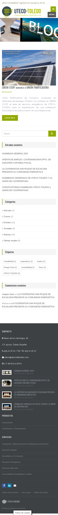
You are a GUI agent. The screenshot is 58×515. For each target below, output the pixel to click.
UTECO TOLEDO (12, 273)
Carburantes (7, 422)
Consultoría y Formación (12, 456)
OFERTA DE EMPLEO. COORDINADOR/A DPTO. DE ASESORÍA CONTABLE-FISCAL (26, 161)
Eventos (7, 222)
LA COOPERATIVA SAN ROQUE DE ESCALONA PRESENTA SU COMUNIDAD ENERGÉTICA (24, 170)
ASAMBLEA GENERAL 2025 (15, 153)
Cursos (7, 216)
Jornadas (8, 228)
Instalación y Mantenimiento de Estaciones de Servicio (25, 444)
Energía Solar (10, 267)
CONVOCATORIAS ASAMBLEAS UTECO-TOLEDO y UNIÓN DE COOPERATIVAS (26, 188)
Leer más (10, 118)
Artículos (7, 210)
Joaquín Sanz (8, 294)
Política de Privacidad (10, 492)
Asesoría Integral (9, 450)
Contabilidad (10, 261)
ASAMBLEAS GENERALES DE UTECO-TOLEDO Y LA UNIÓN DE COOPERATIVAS (27, 179)
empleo (41, 261)
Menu (52, 14)
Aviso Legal (26, 492)
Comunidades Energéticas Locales (17, 474)
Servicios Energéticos (11, 462)
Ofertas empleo (10, 240)
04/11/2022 (7, 92)
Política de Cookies (41, 492)
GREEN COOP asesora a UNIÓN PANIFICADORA (25, 87)
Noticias (7, 234)
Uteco (42, 267)
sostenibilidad (27, 267)
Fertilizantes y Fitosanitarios (14, 428)
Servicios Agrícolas (10, 468)
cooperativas (26, 261)
